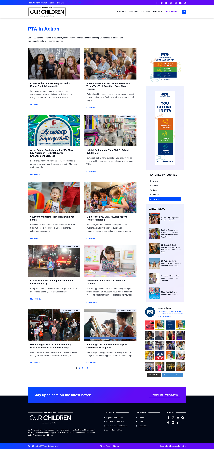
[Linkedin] (166, 3)
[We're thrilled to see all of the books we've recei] (180, 366)
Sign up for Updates (38, 3)
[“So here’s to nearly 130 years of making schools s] (159, 345)
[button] (184, 12)
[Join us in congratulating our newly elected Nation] (149, 335)
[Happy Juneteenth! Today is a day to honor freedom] (159, 355)
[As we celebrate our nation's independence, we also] (149, 325)
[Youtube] (180, 3)
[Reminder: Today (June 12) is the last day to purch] (149, 366)
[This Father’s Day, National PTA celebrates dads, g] (170, 335)
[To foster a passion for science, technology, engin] (170, 355)
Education (133, 12)
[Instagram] (175, 3)
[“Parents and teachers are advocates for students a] (180, 335)
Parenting (121, 12)
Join (52, 3)
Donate (60, 3)
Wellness (146, 12)
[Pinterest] (171, 3)
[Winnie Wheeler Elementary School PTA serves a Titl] (159, 325)
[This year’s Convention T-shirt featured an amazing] (149, 345)
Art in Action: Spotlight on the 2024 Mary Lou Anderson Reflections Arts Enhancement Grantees (51, 153)
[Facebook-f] (157, 3)
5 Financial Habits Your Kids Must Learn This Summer (170, 278)
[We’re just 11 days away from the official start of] (170, 366)
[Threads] (161, 3)
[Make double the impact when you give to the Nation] (180, 355)
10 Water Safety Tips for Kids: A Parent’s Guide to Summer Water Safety (171, 263)
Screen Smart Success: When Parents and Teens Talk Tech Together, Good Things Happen (108, 86)
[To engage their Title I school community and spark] (180, 325)
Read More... (35, 105)
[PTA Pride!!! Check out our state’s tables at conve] (180, 345)
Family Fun (157, 12)
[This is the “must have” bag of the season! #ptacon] (149, 355)
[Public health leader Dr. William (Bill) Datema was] (159, 335)
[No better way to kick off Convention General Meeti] (170, 345)
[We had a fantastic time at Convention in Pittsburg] (170, 325)
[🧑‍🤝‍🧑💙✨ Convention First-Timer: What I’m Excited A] (159, 366)
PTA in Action (171, 12)
